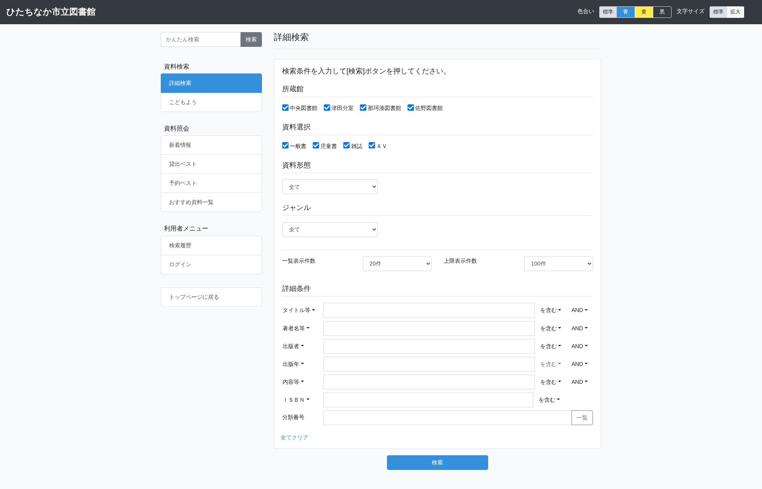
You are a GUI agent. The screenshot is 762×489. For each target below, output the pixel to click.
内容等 (291, 382)
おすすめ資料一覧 (191, 202)
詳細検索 (180, 83)
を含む (548, 310)
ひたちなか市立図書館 (51, 12)
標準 (608, 12)
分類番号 (293, 417)
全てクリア (294, 437)
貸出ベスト (183, 164)
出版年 (291, 364)
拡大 (735, 12)
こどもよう (183, 102)
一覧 (582, 417)
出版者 (291, 346)
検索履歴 (180, 245)
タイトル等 (296, 310)
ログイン (180, 264)
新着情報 (180, 145)
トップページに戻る (194, 297)
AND (577, 310)
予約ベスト (183, 183)
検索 (251, 39)
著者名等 (294, 328)
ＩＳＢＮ (294, 400)
